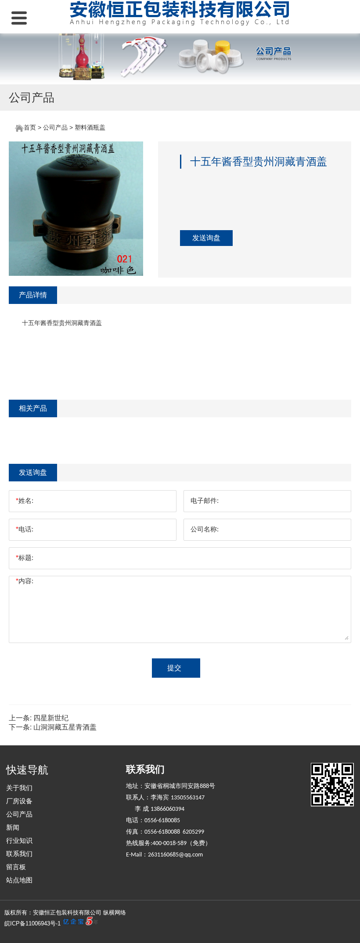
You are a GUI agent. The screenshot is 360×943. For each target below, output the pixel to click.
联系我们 (19, 853)
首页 (30, 127)
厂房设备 (19, 801)
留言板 (16, 867)
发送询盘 (206, 238)
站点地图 (19, 880)
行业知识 (19, 840)
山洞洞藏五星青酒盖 (65, 727)
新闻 (12, 827)
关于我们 (19, 787)
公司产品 (55, 127)
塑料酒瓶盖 (90, 127)
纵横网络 (114, 912)
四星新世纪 (50, 718)
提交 (174, 668)
